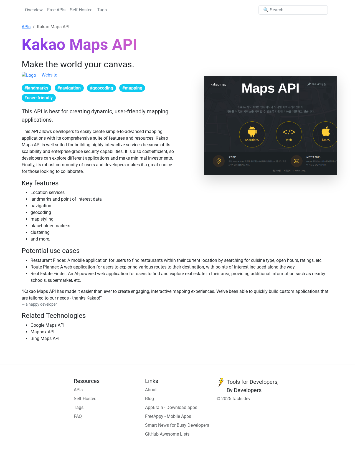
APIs (26, 26)
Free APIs (56, 9)
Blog (149, 398)
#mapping (132, 88)
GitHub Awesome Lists (167, 434)
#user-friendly (38, 97)
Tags (102, 9)
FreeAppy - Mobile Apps (168, 416)
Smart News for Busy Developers (177, 425)
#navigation (69, 88)
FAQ (78, 416)
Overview (34, 9)
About (151, 389)
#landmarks (36, 88)
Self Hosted (81, 9)
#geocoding (101, 88)
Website (48, 75)
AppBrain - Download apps (171, 407)
